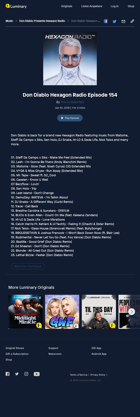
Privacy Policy (97, 374)
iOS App (96, 348)
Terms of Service (78, 374)
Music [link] (10, 21)
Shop (131, 6)
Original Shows (15, 348)
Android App (99, 353)
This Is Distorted (72, 102)
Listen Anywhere (91, 6)
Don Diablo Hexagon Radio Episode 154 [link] (96, 21)
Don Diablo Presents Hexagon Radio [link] (42, 21)
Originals (67, 6)
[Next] (131, 311)
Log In (115, 6)
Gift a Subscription (17, 353)
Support (53, 348)
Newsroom (54, 353)
